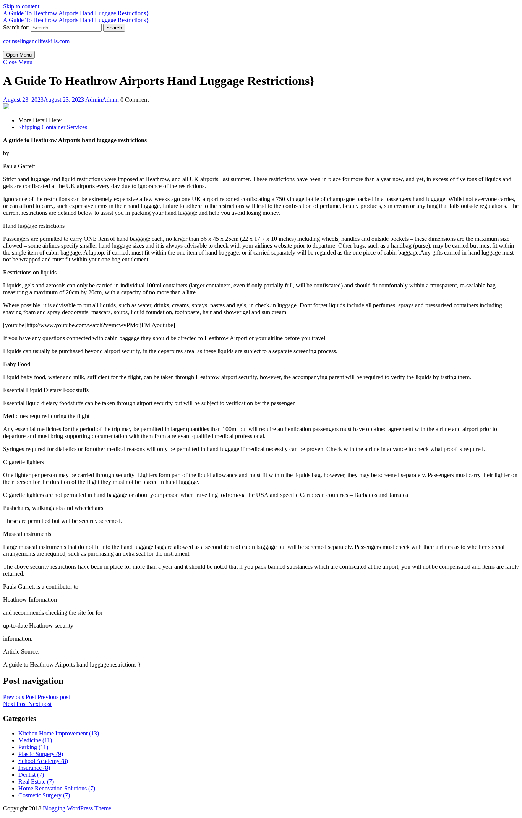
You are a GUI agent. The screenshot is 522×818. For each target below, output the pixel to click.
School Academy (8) (43, 761)
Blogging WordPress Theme (77, 808)
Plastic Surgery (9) (40, 754)
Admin (102, 99)
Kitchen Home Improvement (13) (58, 733)
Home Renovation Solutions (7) (56, 788)
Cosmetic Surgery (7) (44, 795)
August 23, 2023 (43, 99)
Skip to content (21, 6)
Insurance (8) (34, 767)
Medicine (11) (35, 740)
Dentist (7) (31, 774)
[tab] (19, 55)
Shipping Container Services (52, 127)
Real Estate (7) (36, 781)
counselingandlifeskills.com (36, 41)
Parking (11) (33, 747)
